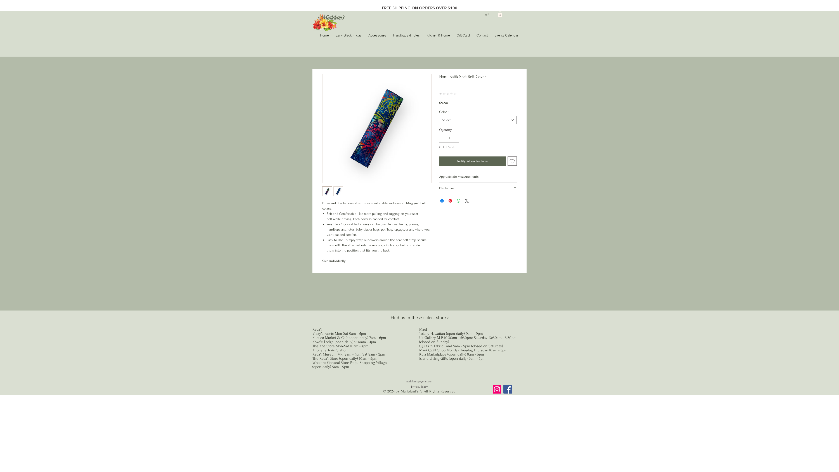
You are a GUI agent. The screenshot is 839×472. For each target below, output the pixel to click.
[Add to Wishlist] (512, 161)
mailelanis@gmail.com (419, 381)
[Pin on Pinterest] (450, 200)
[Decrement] (443, 138)
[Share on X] (467, 200)
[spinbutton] (449, 138)
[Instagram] (497, 389)
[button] (500, 14)
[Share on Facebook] (442, 200)
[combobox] (478, 120)
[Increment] (455, 138)
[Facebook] (507, 389)
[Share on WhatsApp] (458, 200)
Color (444, 112)
